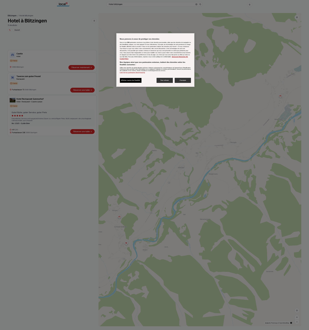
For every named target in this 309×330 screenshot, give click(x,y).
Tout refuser (164, 80)
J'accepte (182, 80)
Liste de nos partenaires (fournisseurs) (132, 72)
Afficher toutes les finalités (130, 80)
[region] (155, 60)
